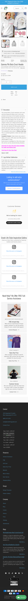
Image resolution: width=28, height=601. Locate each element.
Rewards (5, 470)
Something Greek (11, 596)
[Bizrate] (26, 600)
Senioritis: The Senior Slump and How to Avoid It (13, 557)
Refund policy (7, 597)
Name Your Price (14, 353)
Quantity (3, 79)
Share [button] (4, 99)
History (5, 513)
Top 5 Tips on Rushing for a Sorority (11, 545)
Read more (22, 67)
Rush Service (6, 477)
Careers (5, 510)
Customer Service (14, 384)
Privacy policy (14, 597)
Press (4, 516)
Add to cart (14, 87)
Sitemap (5, 520)
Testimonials (6, 523)
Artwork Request (13, 330)
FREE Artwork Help (14, 322)
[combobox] (19, 8)
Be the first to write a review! (14, 222)
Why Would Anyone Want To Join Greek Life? (13, 532)
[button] (1, 8)
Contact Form (13, 392)
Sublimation (23, 61)
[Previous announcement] (2, 2)
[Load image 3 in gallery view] (22, 44)
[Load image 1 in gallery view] (5, 44)
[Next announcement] (25, 2)
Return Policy (6, 473)
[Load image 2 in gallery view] (14, 44)
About (4, 503)
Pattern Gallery (6, 493)
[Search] (22, 8)
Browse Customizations (14, 188)
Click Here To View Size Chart (9, 150)
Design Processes (7, 490)
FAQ (4, 460)
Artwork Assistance (7, 456)
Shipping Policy (7, 480)
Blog (4, 506)
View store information (20, 53)
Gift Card (5, 463)
